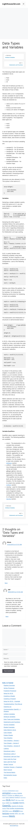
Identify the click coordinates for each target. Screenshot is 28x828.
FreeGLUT (17, 797)
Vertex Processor (9, 688)
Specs (21, 811)
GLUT (13, 800)
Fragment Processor (10, 691)
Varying (8, 499)
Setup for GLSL (8, 693)
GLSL (8, 800)
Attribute (9, 463)
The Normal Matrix (9, 772)
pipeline (4, 808)
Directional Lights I (9, 751)
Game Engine (23, 797)
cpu (13, 795)
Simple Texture (8, 764)
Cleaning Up (7, 706)
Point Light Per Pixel (10, 759)
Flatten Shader (8, 735)
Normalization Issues (10, 775)
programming (19, 808)
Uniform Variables (9, 714)
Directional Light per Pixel (12, 756)
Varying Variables (9, 724)
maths (7, 803)
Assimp (19, 793)
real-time (5, 811)
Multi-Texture (8, 770)
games (4, 800)
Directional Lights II (9, 754)
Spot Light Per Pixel (10, 762)
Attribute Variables (9, 716)
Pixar (8, 808)
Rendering (10, 811)
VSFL (20, 813)
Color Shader (8, 732)
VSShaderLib (5, 816)
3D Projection (5, 790)
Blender (4, 795)
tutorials (11, 813)
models (16, 803)
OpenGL (6, 805)
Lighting (6, 748)
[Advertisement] (14, 23)
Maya (11, 802)
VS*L (16, 813)
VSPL (22, 813)
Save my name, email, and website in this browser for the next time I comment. (13, 664)
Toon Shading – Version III (12, 746)
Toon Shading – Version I (11, 740)
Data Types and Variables (12, 719)
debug (17, 795)
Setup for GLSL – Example (12, 701)
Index (5, 778)
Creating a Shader (9, 696)
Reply (6, 583)
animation (6, 793)
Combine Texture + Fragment (13, 767)
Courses (10, 795)
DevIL (7, 797)
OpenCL (21, 803)
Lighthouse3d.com (11, 4)
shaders (16, 811)
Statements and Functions (12, 722)
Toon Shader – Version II (11, 743)
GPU (16, 800)
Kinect (3, 802)
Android (16, 790)
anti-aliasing (14, 793)
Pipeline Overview (9, 685)
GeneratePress (14, 825)
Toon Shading (8, 738)
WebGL (12, 816)
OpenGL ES (15, 806)
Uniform (8, 485)
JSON (22, 800)
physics (21, 806)
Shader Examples (9, 727)
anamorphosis (11, 790)
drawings (11, 797)
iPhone (19, 800)
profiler (12, 808)
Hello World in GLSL (10, 730)
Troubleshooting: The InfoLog (13, 704)
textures (5, 813)
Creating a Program (10, 699)
